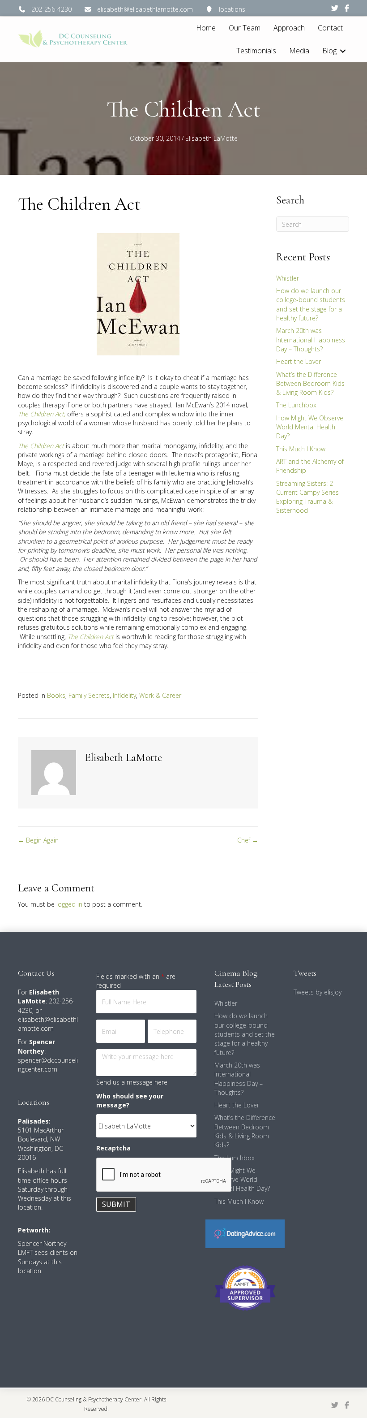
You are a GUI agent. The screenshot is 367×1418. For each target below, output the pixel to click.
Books (56, 695)
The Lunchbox (296, 405)
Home (206, 28)
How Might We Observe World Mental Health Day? (309, 427)
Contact (330, 28)
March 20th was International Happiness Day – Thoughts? (310, 339)
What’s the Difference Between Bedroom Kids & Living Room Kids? (310, 383)
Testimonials (256, 51)
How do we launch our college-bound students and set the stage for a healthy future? (310, 304)
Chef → (247, 840)
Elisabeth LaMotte (211, 138)
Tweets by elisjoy (317, 992)
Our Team (244, 28)
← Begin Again (38, 840)
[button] (343, 50)
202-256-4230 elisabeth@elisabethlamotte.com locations (135, 9)
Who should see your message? (129, 1100)
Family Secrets (89, 695)
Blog (329, 51)
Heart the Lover (298, 361)
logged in (69, 904)
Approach (289, 28)
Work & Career (160, 695)
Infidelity (124, 695)
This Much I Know (300, 449)
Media (299, 51)
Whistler (287, 278)
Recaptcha (113, 1148)
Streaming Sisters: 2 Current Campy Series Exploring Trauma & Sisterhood (307, 497)
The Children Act (41, 445)
